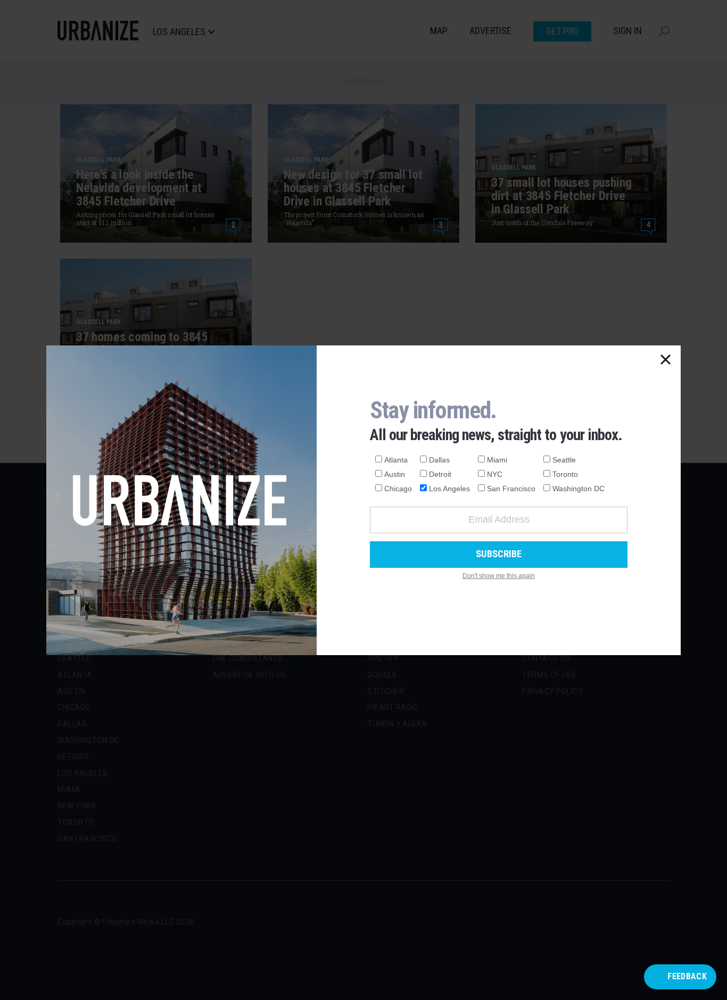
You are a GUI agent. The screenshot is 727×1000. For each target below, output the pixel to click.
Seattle (564, 460)
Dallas (439, 460)
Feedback (687, 976)
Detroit (440, 474)
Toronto (565, 474)
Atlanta (396, 460)
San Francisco (511, 488)
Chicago (398, 488)
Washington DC (578, 488)
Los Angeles (449, 488)
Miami (497, 460)
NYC (494, 474)
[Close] (666, 360)
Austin (394, 474)
